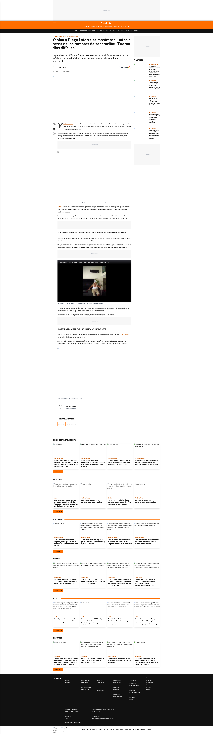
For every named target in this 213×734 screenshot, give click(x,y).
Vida (130, 702)
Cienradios (119, 729)
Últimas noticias (134, 685)
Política (131, 688)
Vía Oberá (116, 687)
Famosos (61, 424)
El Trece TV (93, 729)
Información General (135, 692)
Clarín (83, 729)
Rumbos (148, 689)
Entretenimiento (59, 36)
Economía (132, 690)
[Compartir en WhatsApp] (54, 129)
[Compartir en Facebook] (54, 124)
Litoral (112, 30)
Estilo (131, 699)
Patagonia (125, 30)
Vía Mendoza (100, 690)
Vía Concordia (117, 696)
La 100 (106, 729)
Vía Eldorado (117, 682)
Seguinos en (124, 67)
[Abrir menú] (68, 23)
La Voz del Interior (139, 729)
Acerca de (68, 716)
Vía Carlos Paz (85, 680)
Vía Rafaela (116, 692)
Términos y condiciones (72, 709)
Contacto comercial (71, 714)
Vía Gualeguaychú (118, 699)
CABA (66, 685)
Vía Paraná (116, 694)
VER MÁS (57, 472)
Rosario (91, 30)
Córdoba (83, 30)
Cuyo (118, 30)
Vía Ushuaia (132, 680)
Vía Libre (148, 687)
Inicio (77, 30)
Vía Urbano (149, 680)
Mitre (100, 729)
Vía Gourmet (149, 685)
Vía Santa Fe (116, 689)
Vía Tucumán (101, 682)
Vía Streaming (150, 682)
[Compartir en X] (54, 133)
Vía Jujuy (100, 680)
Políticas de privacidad (72, 711)
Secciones (134, 30)
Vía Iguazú (116, 685)
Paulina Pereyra (61, 67)
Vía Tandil (84, 685)
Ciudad (112, 729)
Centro (99, 30)
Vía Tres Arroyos (86, 687)
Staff (66, 718)
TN (87, 729)
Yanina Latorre (73, 36)
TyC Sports (128, 729)
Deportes (132, 697)
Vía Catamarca (101, 685)
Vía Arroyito (85, 682)
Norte (105, 30)
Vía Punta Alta (85, 689)
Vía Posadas (116, 680)
